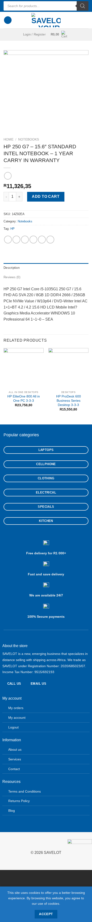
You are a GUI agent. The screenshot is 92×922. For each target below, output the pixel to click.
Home (8, 139)
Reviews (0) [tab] (12, 277)
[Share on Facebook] (16, 239)
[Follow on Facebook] (3, 843)
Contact (14, 769)
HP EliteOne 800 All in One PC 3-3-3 (23, 398)
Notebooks (28, 139)
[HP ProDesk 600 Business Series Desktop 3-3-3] (68, 368)
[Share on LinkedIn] (50, 239)
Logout (13, 727)
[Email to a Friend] (33, 239)
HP (12, 228)
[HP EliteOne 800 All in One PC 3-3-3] (24, 368)
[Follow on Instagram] (11, 843)
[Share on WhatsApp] (8, 239)
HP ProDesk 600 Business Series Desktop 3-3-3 (68, 400)
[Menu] (8, 20)
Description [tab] (12, 267)
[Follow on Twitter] (18, 843)
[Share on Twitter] (25, 239)
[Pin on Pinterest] (42, 239)
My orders (15, 708)
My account (16, 717)
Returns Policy (19, 801)
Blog (11, 810)
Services (14, 759)
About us (14, 749)
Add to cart (45, 196)
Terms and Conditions (24, 791)
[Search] (82, 6)
